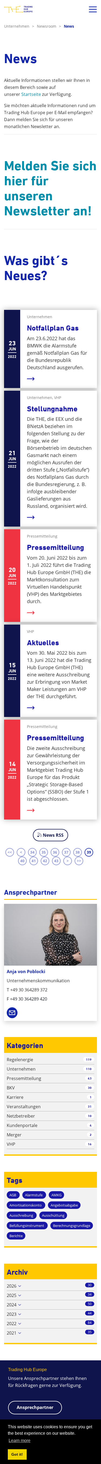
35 (43, 852)
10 (90, 1116)
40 (22, 860)
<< (10, 852)
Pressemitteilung (55, 547)
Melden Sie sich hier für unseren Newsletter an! (50, 188)
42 (45, 860)
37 (66, 852)
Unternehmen (19, 26)
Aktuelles (43, 642)
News (69, 26)
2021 (11, 1333)
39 (89, 852)
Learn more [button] (19, 1440)
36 (55, 852)
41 (34, 860)
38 (77, 852)
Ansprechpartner (35, 1407)
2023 (11, 1314)
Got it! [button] (17, 1454)
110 (89, 1069)
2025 (11, 1295)
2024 (11, 1305)
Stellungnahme (52, 408)
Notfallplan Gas (53, 328)
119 (89, 1059)
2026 (11, 1286)
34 (32, 852)
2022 (11, 1324)
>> (79, 860)
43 (56, 860)
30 (90, 1088)
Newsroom (49, 26)
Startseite (31, 94)
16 (90, 1144)
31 (90, 1106)
